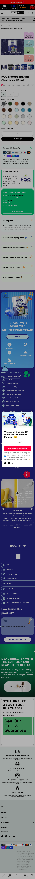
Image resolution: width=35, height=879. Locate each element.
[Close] (30, 414)
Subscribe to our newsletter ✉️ (17, 448)
